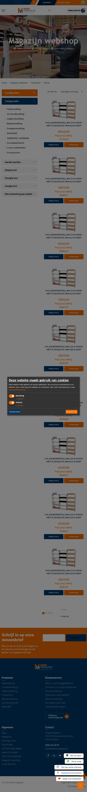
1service (19, 399)
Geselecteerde (15, 412)
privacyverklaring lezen (17, 390)
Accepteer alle (71, 412)
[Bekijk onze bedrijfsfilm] (80, 785)
